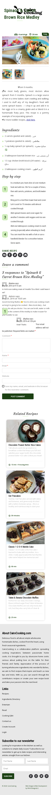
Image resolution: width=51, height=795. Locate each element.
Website (5, 376)
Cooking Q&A (7, 715)
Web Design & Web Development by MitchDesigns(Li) (36, 787)
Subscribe (8, 776)
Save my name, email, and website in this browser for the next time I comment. (26, 388)
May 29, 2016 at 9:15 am (11, 286)
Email (5, 365)
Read (4, 710)
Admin (12, 296)
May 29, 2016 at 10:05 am (14, 298)
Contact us (6, 721)
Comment (7, 336)
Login (4, 732)
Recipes (5, 693)
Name (5, 355)
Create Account (8, 726)
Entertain (6, 704)
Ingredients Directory (11, 699)
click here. (30, 119)
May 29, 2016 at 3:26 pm (26, 321)
